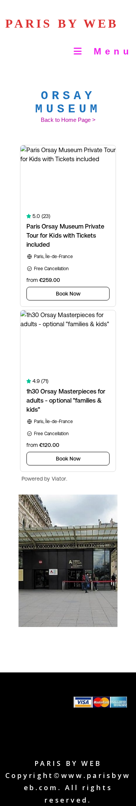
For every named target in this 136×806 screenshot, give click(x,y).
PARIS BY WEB (61, 23)
